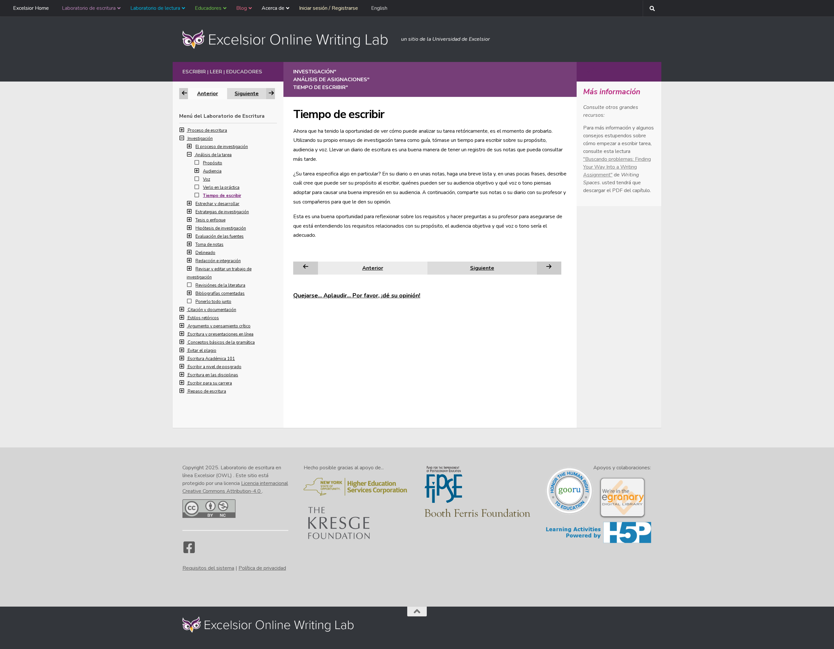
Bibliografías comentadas (220, 293)
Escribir (194, 71)
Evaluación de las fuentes (219, 236)
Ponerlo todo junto (213, 302)
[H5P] (599, 542)
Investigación (200, 139)
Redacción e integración (218, 261)
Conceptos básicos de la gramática (221, 342)
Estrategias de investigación (222, 212)
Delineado (205, 253)
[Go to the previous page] (305, 268)
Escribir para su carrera (210, 383)
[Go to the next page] (549, 268)
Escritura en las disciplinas (213, 375)
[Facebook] (188, 550)
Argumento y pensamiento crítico (219, 326)
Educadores (244, 71)
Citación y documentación (212, 310)
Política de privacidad (262, 568)
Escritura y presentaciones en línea (220, 334)
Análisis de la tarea (213, 155)
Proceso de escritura (207, 130)
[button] (183, 130)
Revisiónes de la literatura (220, 285)
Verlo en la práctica (221, 187)
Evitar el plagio (202, 351)
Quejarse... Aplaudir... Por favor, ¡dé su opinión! (356, 295)
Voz (206, 179)
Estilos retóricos (203, 318)
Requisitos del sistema (208, 568)
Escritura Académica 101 (211, 359)
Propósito (212, 163)
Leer (216, 71)
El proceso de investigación (221, 147)
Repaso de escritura (207, 391)
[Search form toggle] (652, 8)
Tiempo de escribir (222, 196)
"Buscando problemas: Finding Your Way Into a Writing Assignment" (617, 167)
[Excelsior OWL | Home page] (288, 39)
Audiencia (212, 171)
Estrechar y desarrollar (217, 204)
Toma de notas (209, 245)
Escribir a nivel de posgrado (214, 367)
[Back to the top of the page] (417, 611)
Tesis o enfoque (210, 220)
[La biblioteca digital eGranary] (622, 517)
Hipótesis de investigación (220, 228)
